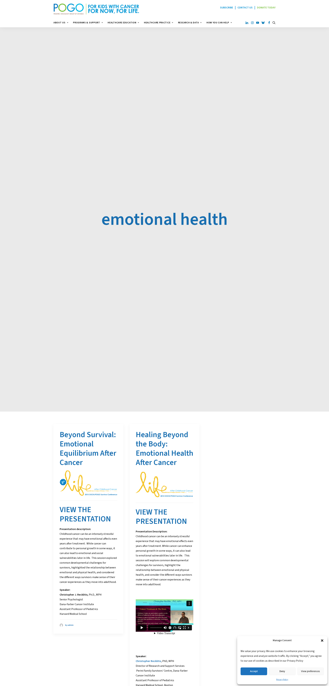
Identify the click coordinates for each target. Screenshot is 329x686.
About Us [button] (59, 22)
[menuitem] (62, 22)
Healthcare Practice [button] (157, 22)
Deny (282, 671)
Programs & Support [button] (86, 22)
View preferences (310, 671)
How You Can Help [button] (217, 22)
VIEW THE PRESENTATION (85, 514)
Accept (254, 671)
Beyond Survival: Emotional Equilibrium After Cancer (88, 448)
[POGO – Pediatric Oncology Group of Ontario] (96, 9)
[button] (322, 640)
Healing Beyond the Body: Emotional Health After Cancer (164, 448)
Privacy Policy (282, 679)
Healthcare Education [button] (122, 22)
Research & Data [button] (188, 22)
